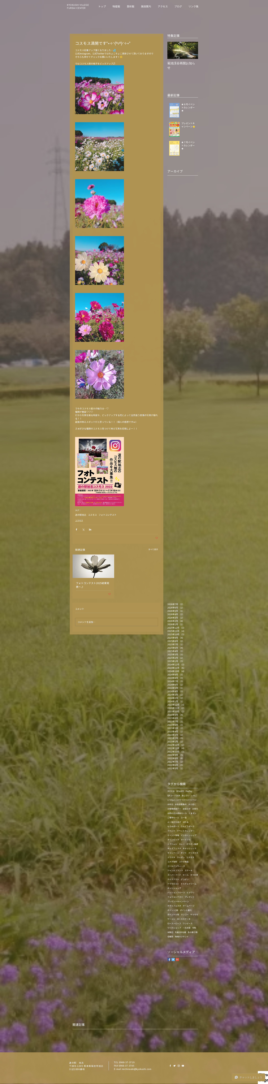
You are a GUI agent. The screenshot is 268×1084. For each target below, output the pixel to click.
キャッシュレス (189, 848)
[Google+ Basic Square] (177, 959)
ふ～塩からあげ (174, 822)
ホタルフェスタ (174, 905)
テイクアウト (173, 879)
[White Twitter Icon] (174, 1065)
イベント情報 (173, 835)
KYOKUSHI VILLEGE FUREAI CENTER (78, 6)
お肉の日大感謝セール (177, 813)
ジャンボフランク (175, 870)
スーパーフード (174, 875)
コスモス (92, 514)
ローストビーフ (174, 923)
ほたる (186, 822)
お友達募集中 (181, 804)
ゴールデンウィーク (176, 866)
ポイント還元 (186, 910)
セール (186, 875)
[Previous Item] (172, 50)
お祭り (195, 808)
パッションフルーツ (176, 892)
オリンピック (173, 839)
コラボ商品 (184, 861)
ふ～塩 (184, 817)
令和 (194, 927)
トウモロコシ (173, 883)
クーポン (181, 857)
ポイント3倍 (172, 910)
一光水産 (187, 927)
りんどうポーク (187, 826)
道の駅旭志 (80, 514)
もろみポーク (173, 826)
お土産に (192, 804)
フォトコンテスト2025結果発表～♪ (92, 585)
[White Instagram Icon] (178, 1065)
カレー (182, 844)
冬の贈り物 (193, 932)
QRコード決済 (173, 795)
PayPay (189, 791)
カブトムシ (172, 844)
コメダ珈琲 (172, 861)
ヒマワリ (190, 892)
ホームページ (188, 905)
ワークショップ (174, 927)
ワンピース (187, 923)
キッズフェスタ (174, 848)
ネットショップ (174, 888)
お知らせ (187, 808)
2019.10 (170, 791)
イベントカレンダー (185, 830)
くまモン (192, 813)
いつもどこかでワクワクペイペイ (182, 800)
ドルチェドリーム (188, 883)
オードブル (186, 839)
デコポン (185, 879)
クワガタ (171, 857)
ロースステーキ (184, 919)
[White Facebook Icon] (170, 1065)
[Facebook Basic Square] (169, 959)
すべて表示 (153, 549)
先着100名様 (180, 932)
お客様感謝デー (174, 808)
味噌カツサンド (182, 936)
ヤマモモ (194, 914)
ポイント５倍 (173, 914)
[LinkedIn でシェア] (90, 529)
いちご (194, 795)
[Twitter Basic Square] (173, 959)
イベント (171, 830)
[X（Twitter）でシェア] (83, 529)
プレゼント (189, 897)
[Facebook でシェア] (76, 529)
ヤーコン (171, 919)
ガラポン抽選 (192, 844)
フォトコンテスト (107, 514)
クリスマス (193, 853)
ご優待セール (173, 817)
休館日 (170, 932)
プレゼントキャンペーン (178, 901)
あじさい (185, 795)
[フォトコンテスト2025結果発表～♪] (93, 566)
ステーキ (188, 870)
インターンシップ (188, 835)
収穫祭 (170, 936)
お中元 (170, 804)
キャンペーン (173, 853)
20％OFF (180, 791)
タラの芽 (194, 875)
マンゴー (185, 914)
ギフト (184, 853)
